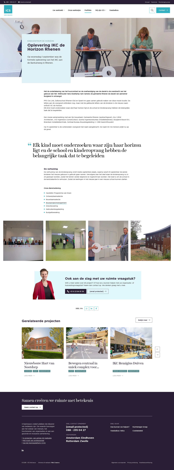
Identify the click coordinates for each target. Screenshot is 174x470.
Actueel (147, 2)
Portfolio (88, 10)
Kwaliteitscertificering (145, 462)
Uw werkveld (58, 10)
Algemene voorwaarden (118, 462)
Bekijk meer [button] (142, 320)
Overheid (28, 371)
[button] (75, 291)
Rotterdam (72, 441)
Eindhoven (87, 438)
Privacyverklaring (132, 462)
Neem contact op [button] (31, 407)
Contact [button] (162, 10)
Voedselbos (114, 10)
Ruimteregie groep (164, 2)
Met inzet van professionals (33, 440)
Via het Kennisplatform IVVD (34, 443)
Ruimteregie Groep (140, 427)
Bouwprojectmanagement (56, 203)
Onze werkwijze (74, 10)
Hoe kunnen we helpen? (119, 427)
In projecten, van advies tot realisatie (37, 438)
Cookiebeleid (138, 431)
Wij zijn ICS (99, 10)
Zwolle (84, 441)
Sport (35, 371)
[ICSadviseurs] (18, 10)
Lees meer (28, 375)
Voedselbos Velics (117, 431)
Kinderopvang (45, 371)
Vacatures (154, 2)
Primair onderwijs (119, 371)
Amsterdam (73, 438)
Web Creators (55, 462)
